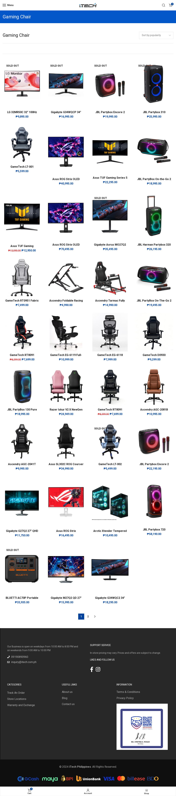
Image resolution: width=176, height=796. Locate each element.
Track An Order (16, 692)
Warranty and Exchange (21, 705)
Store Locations (16, 699)
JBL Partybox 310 (154, 112)
